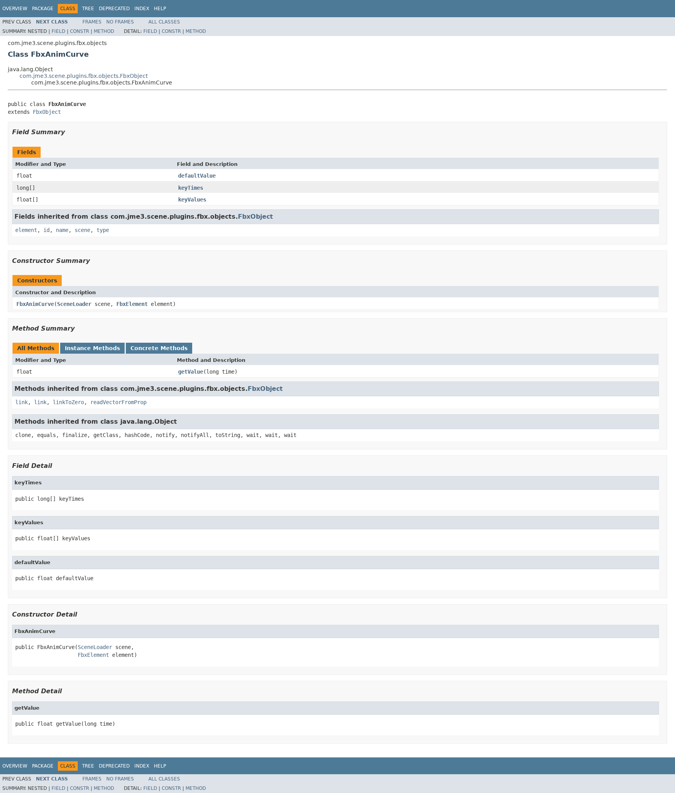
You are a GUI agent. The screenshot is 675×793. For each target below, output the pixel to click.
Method (104, 31)
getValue (190, 372)
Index (141, 8)
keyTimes (190, 188)
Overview (14, 8)
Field (58, 31)
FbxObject (47, 112)
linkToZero (68, 402)
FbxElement (132, 304)
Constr (79, 31)
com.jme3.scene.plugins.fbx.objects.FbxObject (84, 76)
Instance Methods (92, 348)
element (26, 230)
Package (43, 8)
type (102, 230)
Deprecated (114, 8)
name (62, 230)
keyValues (192, 199)
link (21, 402)
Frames (92, 22)
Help (160, 8)
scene (82, 230)
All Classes (164, 22)
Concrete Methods (159, 348)
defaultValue (197, 176)
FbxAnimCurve (35, 304)
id (46, 230)
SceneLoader (74, 304)
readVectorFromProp (118, 402)
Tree (88, 8)
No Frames (120, 22)
